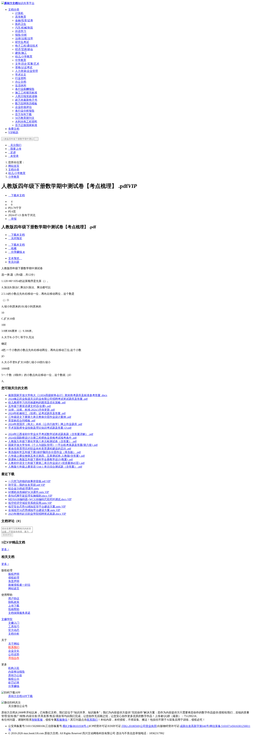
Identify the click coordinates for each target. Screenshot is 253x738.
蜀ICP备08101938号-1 (75, 726)
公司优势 (13, 654)
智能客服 (37, 719)
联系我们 (13, 647)
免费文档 (13, 128)
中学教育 (20, 60)
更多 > (5, 549)
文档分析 (13, 633)
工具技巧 (13, 626)
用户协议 (13, 598)
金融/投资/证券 (24, 20)
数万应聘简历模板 (26, 103)
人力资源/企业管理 (26, 70)
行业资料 (20, 78)
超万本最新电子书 (26, 99)
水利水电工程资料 (26, 121)
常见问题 (13, 261)
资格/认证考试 (23, 67)
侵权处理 (13, 577)
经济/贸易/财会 (24, 49)
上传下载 (13, 605)
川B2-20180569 (130, 726)
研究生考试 (22, 42)
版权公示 (13, 678)
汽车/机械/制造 (24, 27)
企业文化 (13, 650)
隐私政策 (13, 602)
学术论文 (20, 74)
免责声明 (13, 581)
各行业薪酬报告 (24, 89)
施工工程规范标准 (26, 92)
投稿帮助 (13, 609)
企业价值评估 (23, 107)
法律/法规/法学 (24, 38)
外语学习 (20, 31)
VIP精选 (13, 132)
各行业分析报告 (24, 110)
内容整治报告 (16, 671)
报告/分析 (21, 34)
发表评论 (7, 534)
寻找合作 (13, 658)
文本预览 (15, 258)
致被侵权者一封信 (19, 584)
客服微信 (61, 719)
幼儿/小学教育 (23, 56)
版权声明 (13, 574)
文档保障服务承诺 (19, 612)
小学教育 (13, 176)
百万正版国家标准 (26, 125)
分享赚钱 (13, 686)
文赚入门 (13, 622)
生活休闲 (20, 85)
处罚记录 (13, 682)
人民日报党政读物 (26, 96)
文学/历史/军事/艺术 (27, 63)
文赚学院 (6, 619)
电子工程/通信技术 (26, 45)
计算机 (19, 13)
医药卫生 (20, 24)
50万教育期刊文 (24, 117)
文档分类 (13, 9)
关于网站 (13, 643)
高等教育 (20, 16)
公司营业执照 (148, 726)
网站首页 (13, 165)
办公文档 (20, 81)
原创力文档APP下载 (20, 696)
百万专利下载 (23, 114)
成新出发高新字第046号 (194, 726)
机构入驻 (13, 668)
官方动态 (13, 630)
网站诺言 (13, 588)
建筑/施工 (21, 52)
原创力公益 (15, 675)
